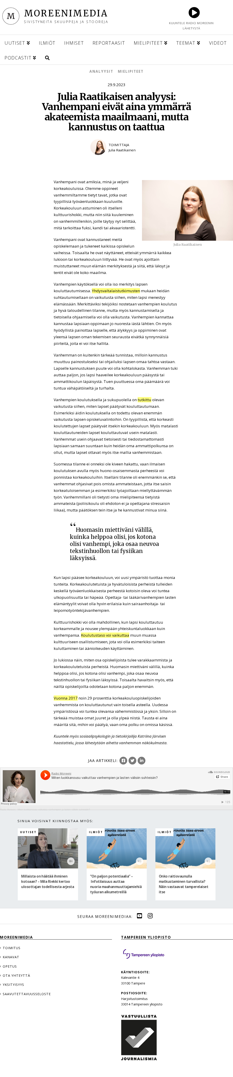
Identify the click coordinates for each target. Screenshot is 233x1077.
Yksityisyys (13, 984)
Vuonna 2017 (66, 698)
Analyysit (101, 71)
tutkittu (144, 399)
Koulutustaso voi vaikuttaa (105, 635)
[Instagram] (150, 916)
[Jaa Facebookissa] (123, 760)
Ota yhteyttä (16, 975)
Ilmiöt (96, 832)
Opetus (10, 966)
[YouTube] (139, 916)
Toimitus (11, 948)
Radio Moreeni (7, 809)
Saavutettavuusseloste (27, 994)
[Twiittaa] (132, 760)
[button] (47, 57)
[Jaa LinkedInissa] (141, 760)
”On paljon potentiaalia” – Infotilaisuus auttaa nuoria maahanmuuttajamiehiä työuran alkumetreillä (116, 884)
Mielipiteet (131, 71)
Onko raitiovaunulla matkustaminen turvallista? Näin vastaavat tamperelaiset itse (183, 884)
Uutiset (28, 832)
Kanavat (11, 957)
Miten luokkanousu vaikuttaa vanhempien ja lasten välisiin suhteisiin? (54, 809)
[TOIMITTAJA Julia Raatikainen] (116, 158)
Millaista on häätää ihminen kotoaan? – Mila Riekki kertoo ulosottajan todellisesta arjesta (47, 881)
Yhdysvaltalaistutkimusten (116, 290)
